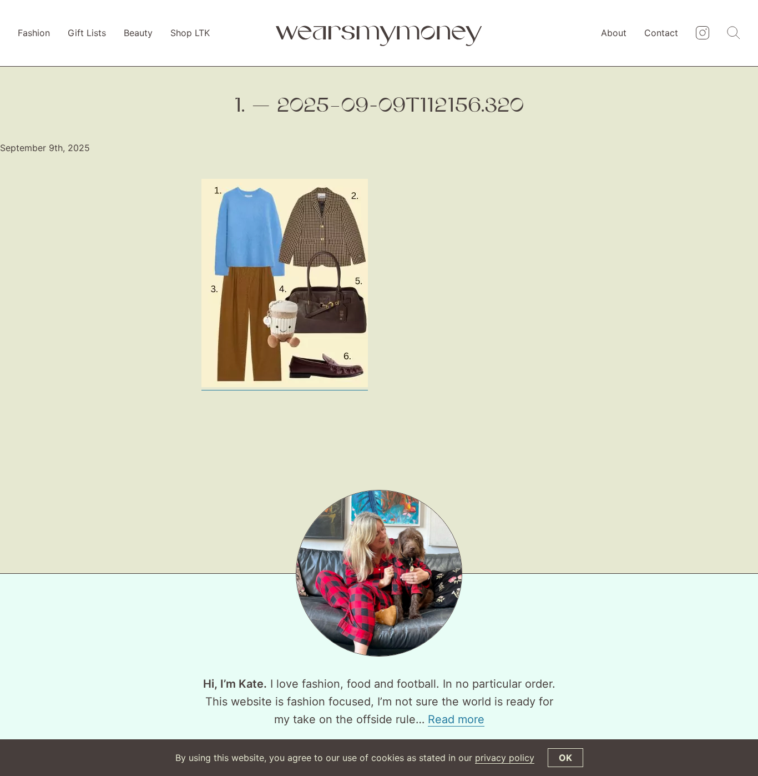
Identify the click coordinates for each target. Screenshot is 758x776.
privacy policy (504, 757)
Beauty (138, 32)
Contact (661, 32)
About (613, 32)
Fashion (34, 32)
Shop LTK (190, 32)
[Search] (733, 33)
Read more (456, 719)
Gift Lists (87, 32)
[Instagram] (702, 33)
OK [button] (565, 757)
